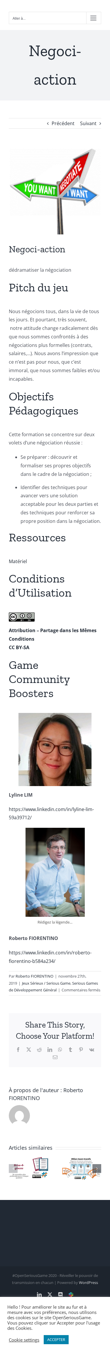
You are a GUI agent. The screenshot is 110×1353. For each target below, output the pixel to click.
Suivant (88, 123)
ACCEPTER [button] (56, 1339)
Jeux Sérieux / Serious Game (46, 983)
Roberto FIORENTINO (34, 976)
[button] (13, 1168)
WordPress (88, 1282)
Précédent (63, 123)
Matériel (18, 561)
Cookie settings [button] (24, 1339)
